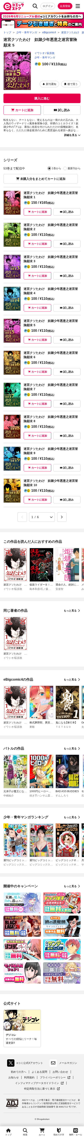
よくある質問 (39, 1071)
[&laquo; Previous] (22, 517)
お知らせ (13, 1077)
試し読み (64, 110)
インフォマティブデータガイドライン (37, 1083)
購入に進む (42, 98)
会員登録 (65, 6)
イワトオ (39, 53)
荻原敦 (50, 53)
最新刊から (74, 168)
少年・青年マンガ (44, 57)
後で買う (72, 84)
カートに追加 (24, 110)
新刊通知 (51, 84)
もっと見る (70, 610)
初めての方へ (18, 1071)
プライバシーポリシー (55, 1077)
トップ (8, 1134)
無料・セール (75, 1134)
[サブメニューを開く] (78, 6)
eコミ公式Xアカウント (26, 1063)
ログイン (48, 6)
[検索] (35, 6)
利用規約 (29, 1077)
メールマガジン (68, 1063)
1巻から (56, 168)
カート (42, 1135)
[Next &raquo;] (62, 517)
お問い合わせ (60, 1071)
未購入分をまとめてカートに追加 (42, 178)
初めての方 (58, 1134)
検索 (25, 1134)
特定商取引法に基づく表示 (42, 1088)
